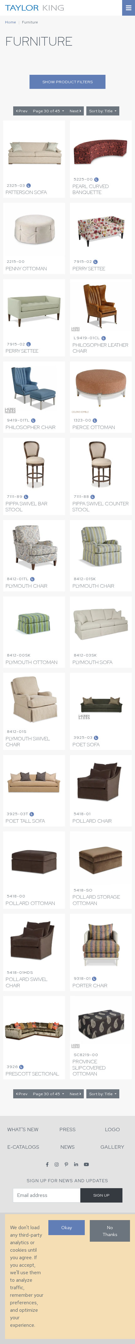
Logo (112, 1129)
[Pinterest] (66, 1164)
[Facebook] (47, 1164)
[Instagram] (57, 1164)
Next (74, 111)
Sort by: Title (101, 111)
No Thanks (110, 1230)
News (67, 1147)
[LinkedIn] (76, 1164)
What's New (22, 1129)
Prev (22, 111)
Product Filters (67, 81)
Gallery (112, 1147)
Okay (66, 1227)
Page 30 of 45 (47, 111)
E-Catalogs (23, 1147)
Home (10, 22)
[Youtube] (86, 1164)
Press (67, 1129)
